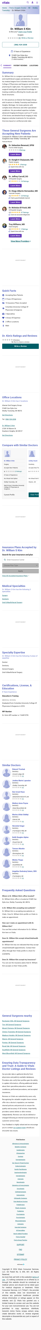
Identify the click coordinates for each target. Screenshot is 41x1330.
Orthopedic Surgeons (20, 1198)
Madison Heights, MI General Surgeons (16, 1035)
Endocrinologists (20, 1166)
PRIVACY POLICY (20, 1259)
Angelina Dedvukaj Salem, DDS (24, 871)
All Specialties (20, 1230)
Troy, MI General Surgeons (11, 1025)
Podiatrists (20, 1211)
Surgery (5, 595)
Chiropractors (20, 1153)
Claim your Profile (25, 32)
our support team (19, 1128)
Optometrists (21, 1195)
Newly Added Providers (20, 1233)
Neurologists (20, 1182)
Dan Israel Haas (18, 792)
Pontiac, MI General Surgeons (13, 1043)
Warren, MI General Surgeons (12, 1039)
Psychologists (20, 1217)
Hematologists (20, 1176)
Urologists (20, 1224)
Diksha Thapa (17, 860)
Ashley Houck (33, 461)
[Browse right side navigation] (37, 3)
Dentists (20, 1156)
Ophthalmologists (20, 1192)
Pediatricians (21, 1204)
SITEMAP (20, 1254)
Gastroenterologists (20, 1172)
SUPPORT (20, 1245)
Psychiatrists (21, 1214)
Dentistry (5, 599)
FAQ (20, 1250)
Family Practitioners (20, 1169)
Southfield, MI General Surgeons (13, 1050)
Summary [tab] (7, 66)
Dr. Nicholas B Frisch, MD (20, 208)
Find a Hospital (20, 1237)
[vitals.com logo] (6, 3)
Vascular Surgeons (20, 1227)
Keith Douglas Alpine (20, 837)
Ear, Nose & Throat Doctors (20, 1163)
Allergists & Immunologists (20, 1143)
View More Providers (20, 241)
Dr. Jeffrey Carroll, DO (18, 176)
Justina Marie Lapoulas (21, 781)
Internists (21, 1179)
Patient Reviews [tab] (20, 66)
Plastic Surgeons (20, 1208)
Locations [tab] (33, 66)
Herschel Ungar (18, 826)
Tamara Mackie (18, 849)
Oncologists (20, 1188)
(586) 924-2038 (10, 419)
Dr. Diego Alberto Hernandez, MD (23, 191)
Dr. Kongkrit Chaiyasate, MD (21, 160)
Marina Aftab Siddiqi (20, 815)
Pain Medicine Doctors (21, 1201)
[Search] (28, 3)
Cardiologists (21, 1150)
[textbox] (20, 559)
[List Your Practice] (32, 3)
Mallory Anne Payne (20, 803)
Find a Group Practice (20, 1240)
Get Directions (7, 415)
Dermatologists (20, 1159)
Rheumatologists (20, 1221)
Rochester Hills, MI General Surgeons (15, 1021)
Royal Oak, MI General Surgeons (13, 1046)
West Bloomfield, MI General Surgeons (16, 1053)
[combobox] (20, 559)
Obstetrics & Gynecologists (20, 1185)
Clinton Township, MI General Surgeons (16, 1032)
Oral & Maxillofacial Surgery (12, 602)
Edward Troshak (18, 769)
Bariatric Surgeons (20, 1147)
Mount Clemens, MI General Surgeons (16, 1028)
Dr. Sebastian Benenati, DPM (21, 145)
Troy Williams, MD (17, 224)
